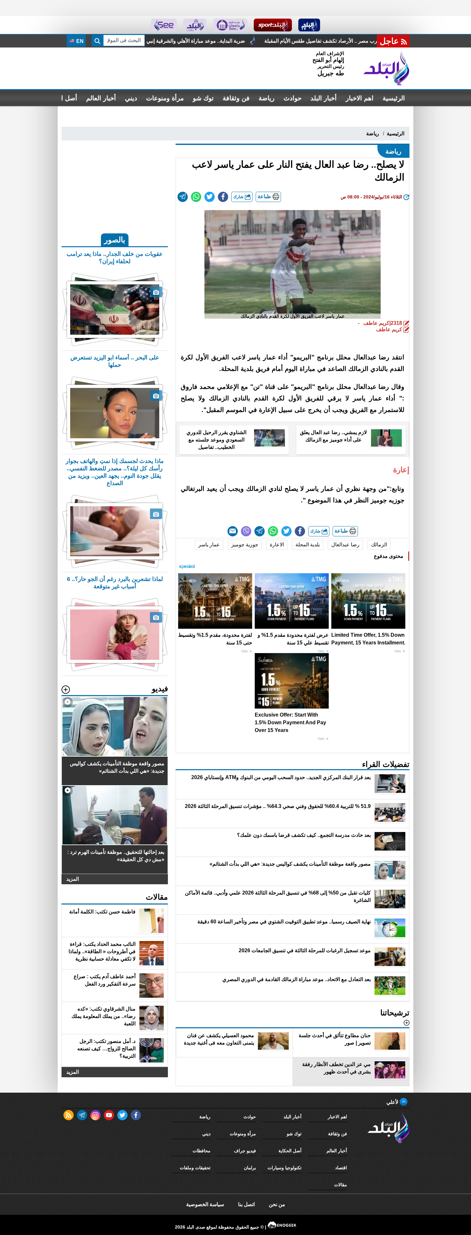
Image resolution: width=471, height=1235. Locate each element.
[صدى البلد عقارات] (195, 25)
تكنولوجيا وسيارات (285, 1167)
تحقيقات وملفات (195, 1167)
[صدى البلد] (386, 68)
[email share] (183, 197)
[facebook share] (223, 197)
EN (79, 41)
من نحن (277, 1204)
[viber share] (246, 531)
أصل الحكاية (290, 1150)
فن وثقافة (236, 98)
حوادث (293, 98)
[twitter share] (209, 197)
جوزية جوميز (244, 544)
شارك (239, 196)
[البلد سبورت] (273, 25)
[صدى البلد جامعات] (230, 25)
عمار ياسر (209, 544)
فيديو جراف (245, 1150)
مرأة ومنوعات (165, 98)
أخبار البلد (323, 98)
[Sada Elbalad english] (164, 25)
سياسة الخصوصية (205, 1204)
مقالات (340, 1184)
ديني (131, 98)
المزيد (72, 879)
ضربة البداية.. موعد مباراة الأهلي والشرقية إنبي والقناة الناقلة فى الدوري (257, 41)
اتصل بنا (246, 1204)
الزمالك (379, 544)
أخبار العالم (101, 98)
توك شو (203, 98)
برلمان (250, 1167)
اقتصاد (341, 1167)
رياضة (267, 98)
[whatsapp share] (196, 197)
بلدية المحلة (307, 544)
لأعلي (393, 1102)
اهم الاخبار (360, 98)
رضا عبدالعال (345, 544)
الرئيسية (394, 98)
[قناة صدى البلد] (309, 25)
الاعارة (277, 544)
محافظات (202, 1150)
